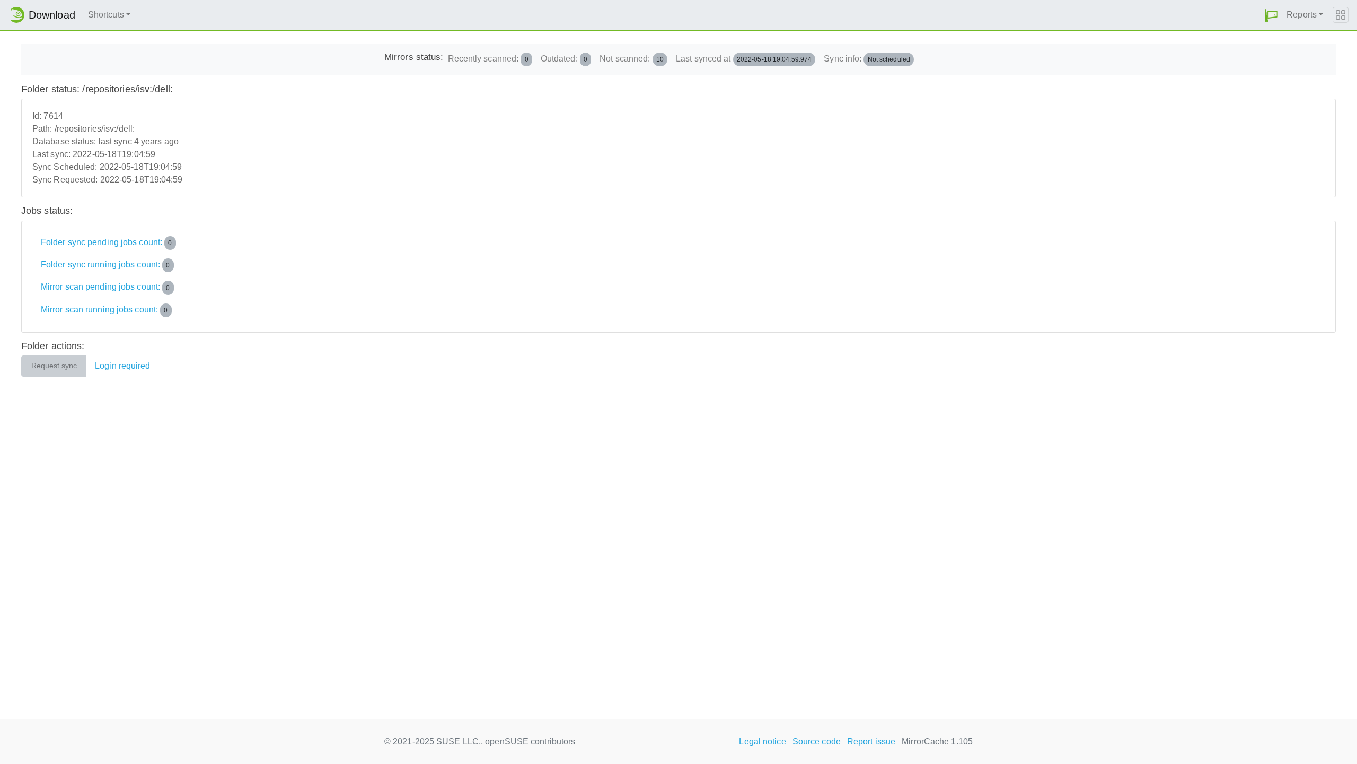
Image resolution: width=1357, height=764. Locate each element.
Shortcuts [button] (106, 14)
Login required (122, 365)
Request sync (54, 366)
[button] (1271, 15)
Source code (816, 741)
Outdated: (564, 58)
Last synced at (744, 58)
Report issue (871, 741)
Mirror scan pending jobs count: (105, 287)
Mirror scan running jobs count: (104, 309)
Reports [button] (1301, 14)
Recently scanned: (488, 58)
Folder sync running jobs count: (105, 264)
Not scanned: (632, 58)
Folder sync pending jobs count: (106, 242)
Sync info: (867, 58)
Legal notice (762, 741)
